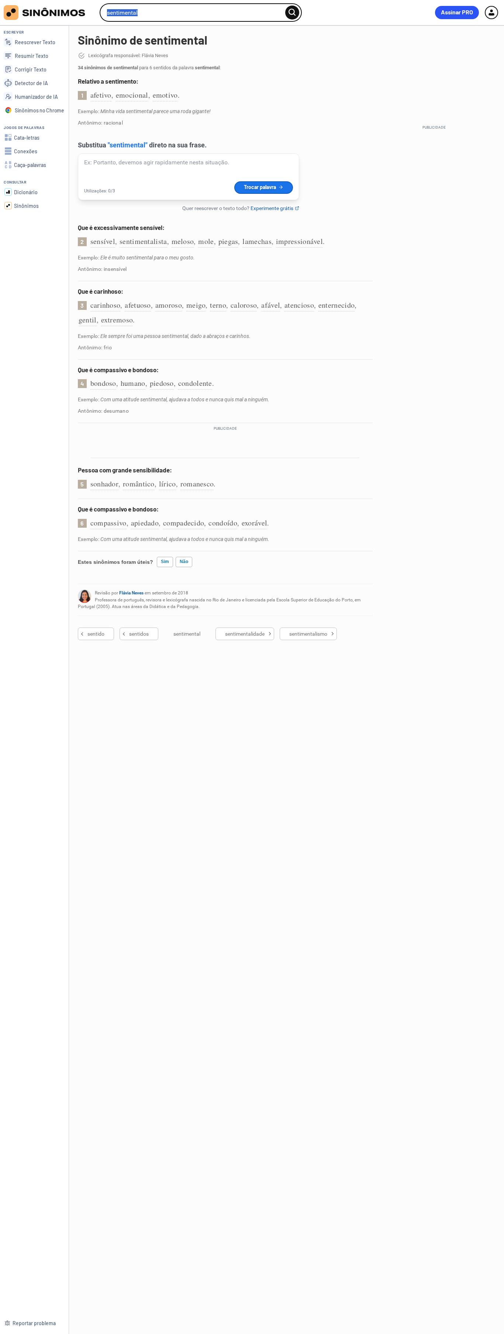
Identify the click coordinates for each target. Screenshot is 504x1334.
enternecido (336, 305)
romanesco (197, 484)
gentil (88, 320)
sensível (102, 241)
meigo (196, 305)
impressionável (299, 241)
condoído (222, 523)
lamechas (256, 241)
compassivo (108, 523)
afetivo (100, 95)
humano (133, 383)
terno (218, 305)
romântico (139, 484)
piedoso (162, 383)
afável (270, 305)
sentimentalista (143, 241)
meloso (183, 241)
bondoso (103, 383)
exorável (254, 523)
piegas (228, 241)
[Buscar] (292, 13)
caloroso (244, 305)
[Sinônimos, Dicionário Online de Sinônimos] (49, 12)
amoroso (168, 305)
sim (165, 561)
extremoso (117, 320)
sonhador (104, 484)
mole (206, 241)
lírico (167, 484)
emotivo (165, 95)
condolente (195, 383)
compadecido (183, 523)
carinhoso (105, 305)
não (184, 561)
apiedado (145, 523)
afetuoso (138, 305)
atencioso (299, 305)
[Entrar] (491, 12)
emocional (132, 95)
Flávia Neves (131, 593)
